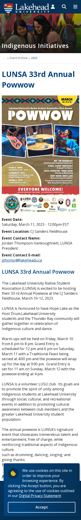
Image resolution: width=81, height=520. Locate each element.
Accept (42, 507)
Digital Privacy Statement (40, 495)
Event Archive (19, 58)
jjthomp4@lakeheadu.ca (22, 260)
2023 (34, 58)
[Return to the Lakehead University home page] (27, 7)
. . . (4, 58)
